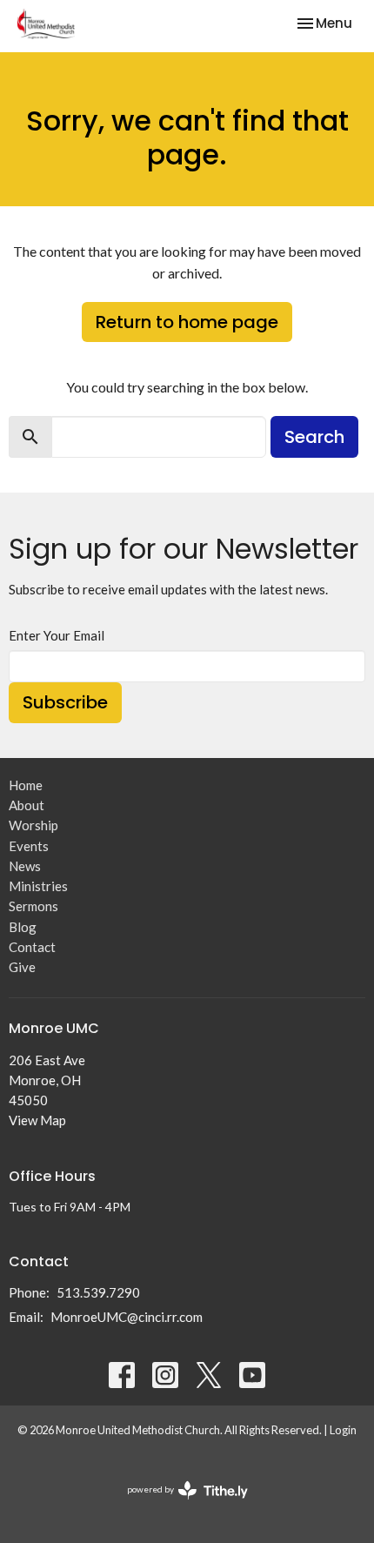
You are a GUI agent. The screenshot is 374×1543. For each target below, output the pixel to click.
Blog (23, 927)
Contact (32, 947)
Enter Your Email (56, 635)
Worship (33, 825)
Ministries (38, 886)
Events (29, 846)
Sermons (33, 906)
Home (26, 785)
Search (314, 437)
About (26, 805)
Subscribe (65, 702)
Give (22, 967)
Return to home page (187, 322)
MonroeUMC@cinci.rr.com (126, 1317)
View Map (37, 1120)
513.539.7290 (98, 1292)
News (25, 866)
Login (343, 1430)
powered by (178, 1504)
